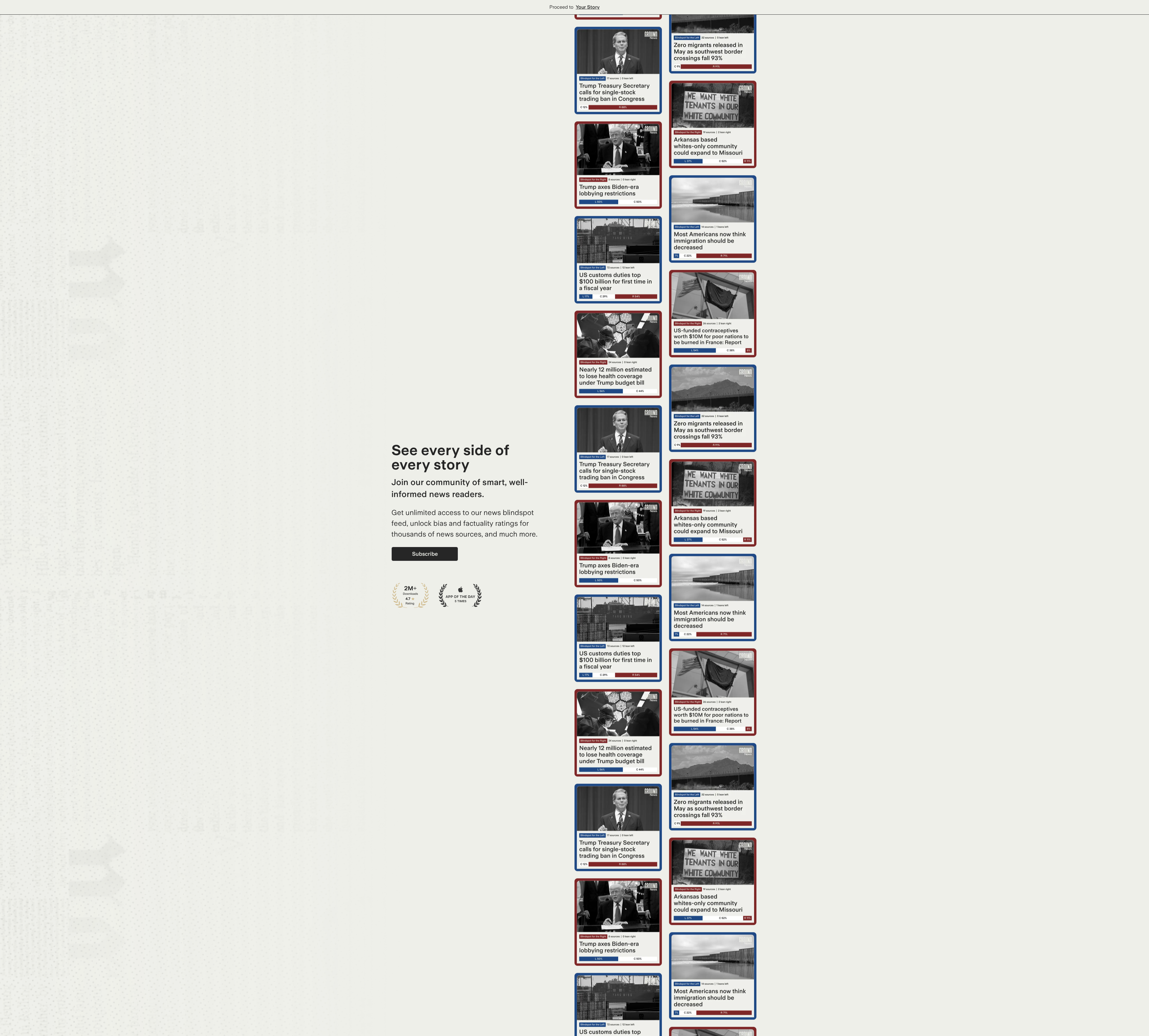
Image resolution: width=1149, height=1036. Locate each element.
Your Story (588, 7)
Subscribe (425, 554)
